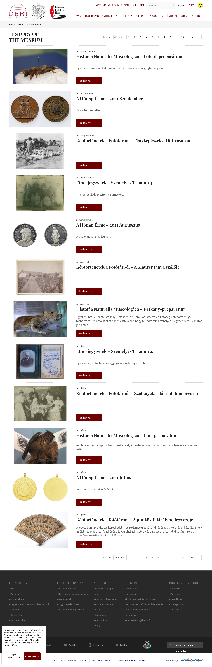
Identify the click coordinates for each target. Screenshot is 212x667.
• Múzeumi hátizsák (66, 588)
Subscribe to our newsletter (184, 645)
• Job (96, 594)
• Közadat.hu (130, 615)
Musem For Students (184, 16)
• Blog (97, 625)
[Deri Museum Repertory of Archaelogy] (38, 11)
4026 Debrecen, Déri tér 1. (74, 660)
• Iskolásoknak (64, 599)
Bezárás (41, 631)
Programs (91, 16)
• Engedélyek (175, 599)
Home (12, 24)
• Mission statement (104, 604)
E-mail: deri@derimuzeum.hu (132, 660)
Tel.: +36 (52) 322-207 (102, 660)
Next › (194, 37)
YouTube (73, 644)
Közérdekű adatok (108, 5)
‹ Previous (119, 37)
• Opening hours (17, 615)
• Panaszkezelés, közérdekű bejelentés (143, 604)
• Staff (97, 609)
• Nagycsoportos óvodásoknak (72, 594)
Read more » (85, 80)
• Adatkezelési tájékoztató (137, 609)
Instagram (98, 644)
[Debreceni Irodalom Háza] (58, 12)
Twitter (123, 644)
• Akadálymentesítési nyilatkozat (140, 599)
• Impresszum (130, 594)
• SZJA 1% (174, 609)
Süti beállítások (14, 656)
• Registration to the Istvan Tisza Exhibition (30, 604)
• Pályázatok (175, 594)
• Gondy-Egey (130, 588)
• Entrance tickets (18, 620)
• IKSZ (12, 588)
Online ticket (134, 5)
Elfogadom (32, 656)
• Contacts (14, 609)
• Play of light (15, 594)
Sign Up (181, 5)
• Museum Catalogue (104, 588)
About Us (156, 16)
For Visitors (134, 16)
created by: (172, 660)
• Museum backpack (19, 599)
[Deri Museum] (18, 11)
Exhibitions (110, 16)
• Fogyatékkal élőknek (68, 604)
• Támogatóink (176, 604)
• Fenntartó (174, 588)
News (77, 16)
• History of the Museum (106, 599)
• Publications (100, 620)
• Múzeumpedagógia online (70, 609)
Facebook (47, 644)
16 (182, 37)
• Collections (100, 615)
